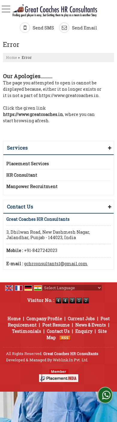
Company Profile (44, 318)
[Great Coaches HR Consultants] (55, 11)
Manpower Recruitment (32, 186)
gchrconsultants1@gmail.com (56, 263)
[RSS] (65, 337)
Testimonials (26, 331)
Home (11, 57)
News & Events (90, 325)
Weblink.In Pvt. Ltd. (70, 359)
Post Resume (56, 325)
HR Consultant (21, 175)
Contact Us (58, 331)
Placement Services (27, 163)
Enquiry (83, 331)
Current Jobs (81, 318)
